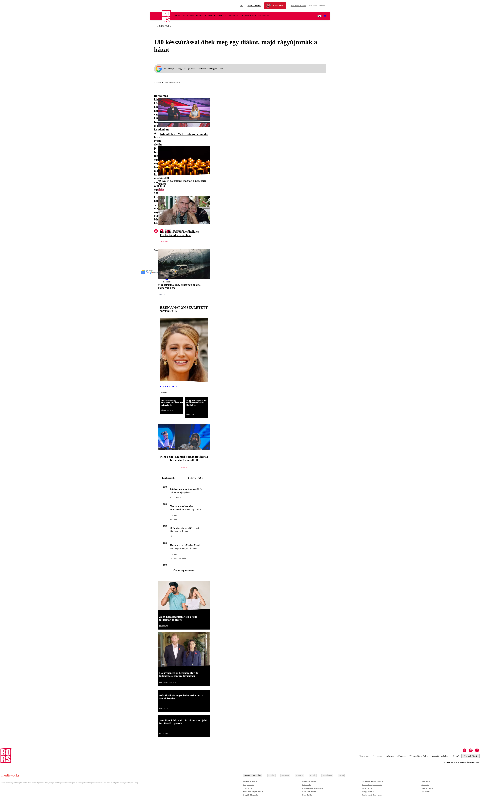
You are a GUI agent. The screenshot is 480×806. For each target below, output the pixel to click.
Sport (199, 16)
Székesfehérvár (298, 6)
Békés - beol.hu (247, 788)
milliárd (190, 414)
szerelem (164, 242)
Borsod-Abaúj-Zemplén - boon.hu (253, 792)
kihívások (163, 734)
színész (161, 190)
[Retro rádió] (269, 6)
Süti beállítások (470, 756)
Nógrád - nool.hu (367, 788)
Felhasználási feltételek (419, 756)
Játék (241, 6)
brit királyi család (178, 558)
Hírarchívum (364, 756)
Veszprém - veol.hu (427, 788)
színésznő (163, 392)
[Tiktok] (464, 750)
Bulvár (313, 775)
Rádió (341, 775)
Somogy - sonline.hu (368, 792)
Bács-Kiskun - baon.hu (250, 781)
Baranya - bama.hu (248, 785)
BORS (161, 26)
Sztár (190, 16)
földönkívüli (167, 410)
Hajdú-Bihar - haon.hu (309, 792)
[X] (156, 231)
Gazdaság (285, 775)
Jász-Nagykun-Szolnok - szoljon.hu (372, 781)
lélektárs (174, 536)
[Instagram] (471, 750)
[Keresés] (320, 16)
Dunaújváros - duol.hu (309, 781)
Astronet (234, 16)
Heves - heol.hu (307, 795)
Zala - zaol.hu (426, 792)
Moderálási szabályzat (440, 756)
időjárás (162, 294)
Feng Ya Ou (163, 709)
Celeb (168, 26)
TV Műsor (263, 16)
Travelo (221, 16)
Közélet (271, 775)
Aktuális (180, 16)
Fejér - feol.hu (306, 785)
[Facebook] (477, 750)
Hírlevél (456, 756)
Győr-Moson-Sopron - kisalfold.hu (312, 788)
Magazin (299, 775)
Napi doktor (249, 16)
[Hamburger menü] (156, 16)
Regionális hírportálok (252, 775)
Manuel (184, 467)
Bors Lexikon (254, 6)
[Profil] (325, 16)
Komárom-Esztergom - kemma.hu (372, 785)
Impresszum (377, 756)
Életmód (210, 16)
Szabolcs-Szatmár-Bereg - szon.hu (372, 795)
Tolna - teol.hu (426, 781)
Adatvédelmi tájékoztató (396, 756)
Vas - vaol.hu (425, 785)
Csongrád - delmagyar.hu (250, 795)
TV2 (184, 141)
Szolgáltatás (327, 775)
